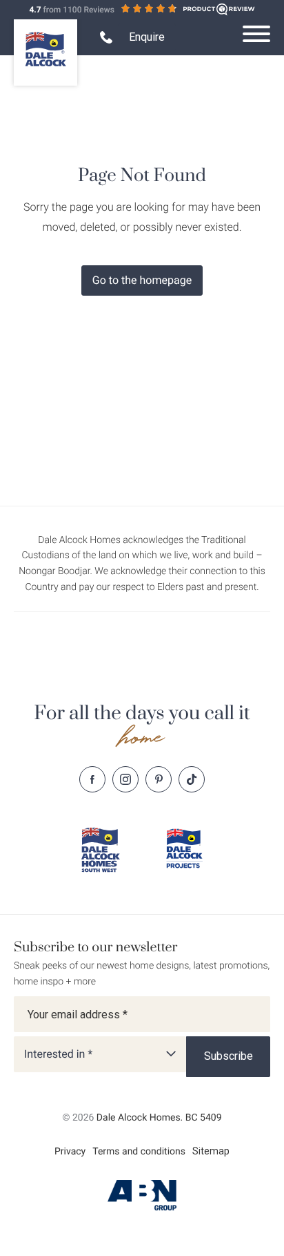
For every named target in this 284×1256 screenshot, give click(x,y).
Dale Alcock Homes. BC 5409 (159, 1117)
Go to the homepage (142, 280)
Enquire (147, 37)
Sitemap (211, 1151)
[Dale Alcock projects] (184, 848)
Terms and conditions (138, 1151)
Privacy (69, 1151)
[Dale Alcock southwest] (99, 850)
